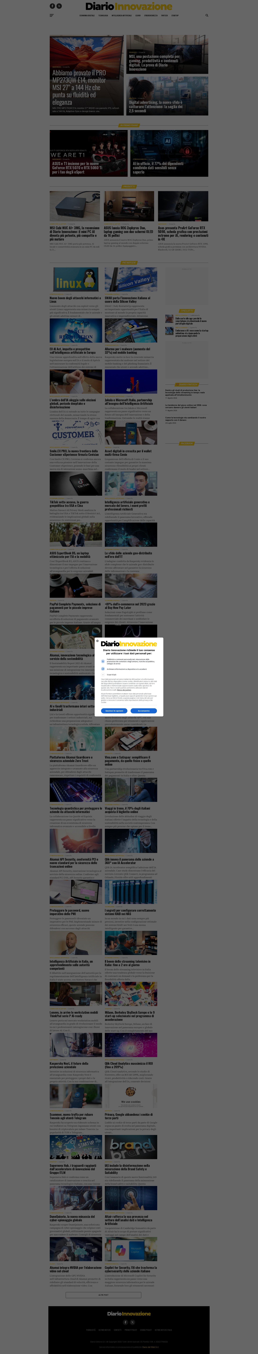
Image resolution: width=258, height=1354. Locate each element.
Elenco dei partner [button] (124, 690)
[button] (129, 675)
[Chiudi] (97, 641)
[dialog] (129, 677)
